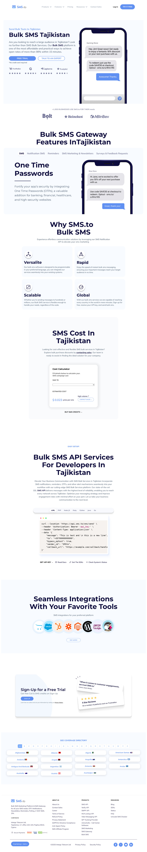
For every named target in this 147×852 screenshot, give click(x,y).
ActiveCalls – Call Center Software (91, 824)
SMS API (41, 490)
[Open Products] (51, 7)
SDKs (113, 808)
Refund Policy (57, 817)
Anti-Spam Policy (58, 826)
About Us (55, 804)
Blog (112, 804)
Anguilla (88, 759)
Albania (54, 753)
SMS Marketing (87, 828)
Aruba (122, 766)
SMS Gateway (87, 831)
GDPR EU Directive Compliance (63, 823)
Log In (115, 7)
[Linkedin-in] (131, 845)
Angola (55, 760)
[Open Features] (63, 7)
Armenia (88, 766)
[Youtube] (126, 845)
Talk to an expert (51, 58)
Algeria (88, 753)
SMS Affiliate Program (60, 829)
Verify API (85, 808)
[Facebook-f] (116, 845)
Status (113, 811)
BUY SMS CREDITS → (73, 412)
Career (54, 811)
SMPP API (85, 811)
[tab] (22, 153)
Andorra (20, 760)
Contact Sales (57, 808)
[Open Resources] (86, 7)
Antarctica (122, 759)
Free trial (22, 58)
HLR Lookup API (88, 814)
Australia (21, 773)
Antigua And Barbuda (20, 766)
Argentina (54, 766)
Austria (54, 773)
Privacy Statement (59, 820)
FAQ (112, 814)
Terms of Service (58, 814)
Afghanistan (20, 753)
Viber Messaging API (89, 817)
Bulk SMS (58, 45)
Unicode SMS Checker (119, 817)
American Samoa (122, 752)
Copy (104, 522)
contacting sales (84, 352)
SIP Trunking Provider (90, 820)
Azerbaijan (88, 773)
